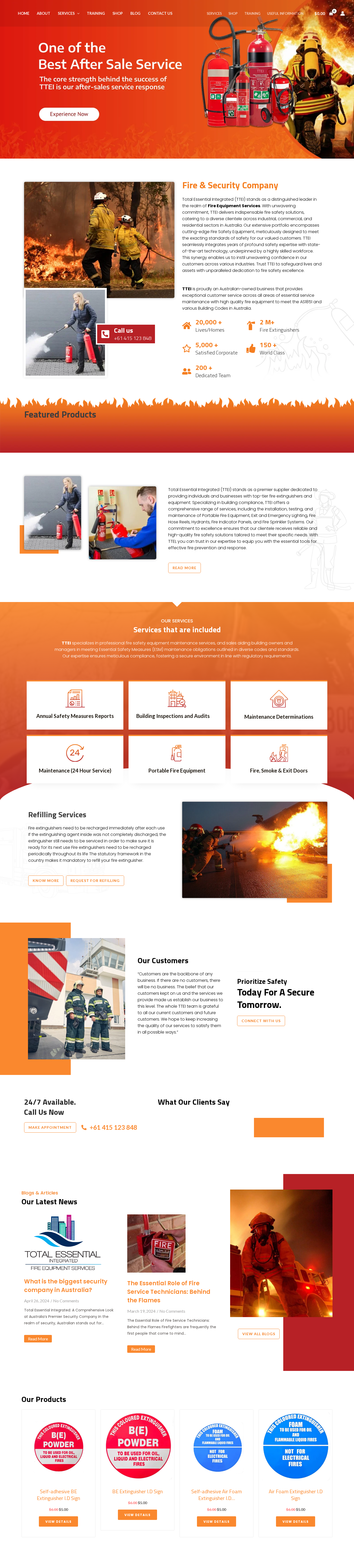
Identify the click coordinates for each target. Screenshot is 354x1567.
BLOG (135, 13)
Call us (123, 330)
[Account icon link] (342, 13)
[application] (77, 13)
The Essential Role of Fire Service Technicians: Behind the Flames (168, 1291)
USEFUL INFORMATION (285, 13)
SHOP (117, 13)
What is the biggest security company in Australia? (65, 1286)
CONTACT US (160, 13)
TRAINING (96, 13)
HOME (23, 13)
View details (58, 1515)
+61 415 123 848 (113, 1127)
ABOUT (43, 13)
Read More (38, 1338)
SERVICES (66, 13)
